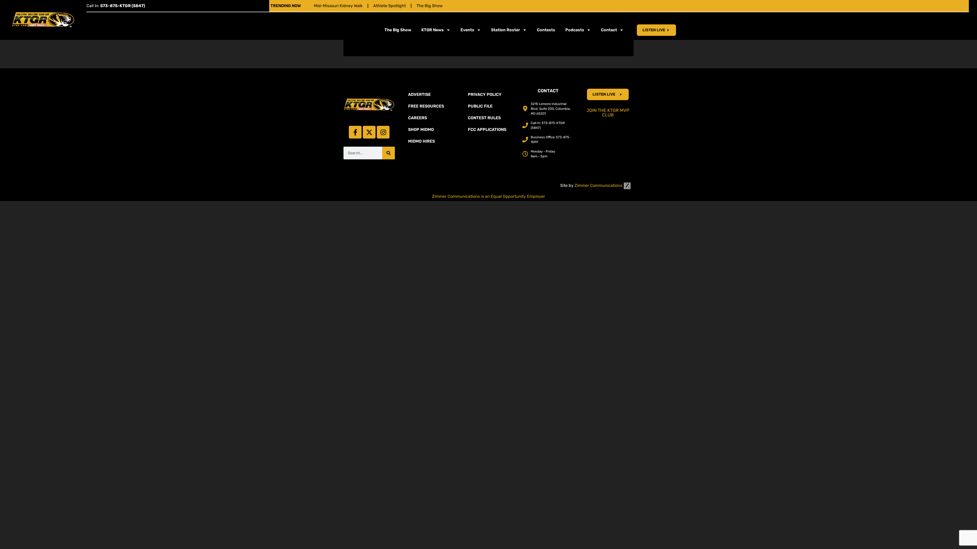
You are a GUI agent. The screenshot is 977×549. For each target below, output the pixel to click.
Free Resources (426, 106)
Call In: (116, 5)
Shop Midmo (421, 129)
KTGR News (432, 29)
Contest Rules (484, 117)
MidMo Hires (421, 141)
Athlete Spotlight (389, 5)
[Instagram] (383, 132)
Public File (480, 106)
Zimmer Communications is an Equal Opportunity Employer (488, 196)
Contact (609, 29)
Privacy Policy (484, 94)
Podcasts (574, 29)
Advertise (419, 94)
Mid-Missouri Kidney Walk (338, 5)
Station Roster (505, 29)
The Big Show (429, 5)
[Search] (388, 153)
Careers (417, 117)
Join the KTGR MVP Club (607, 112)
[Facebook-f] (355, 132)
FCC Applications (487, 129)
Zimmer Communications (598, 185)
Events (467, 29)
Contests (546, 29)
